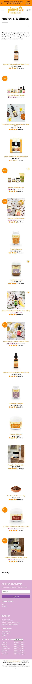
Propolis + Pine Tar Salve (16, 465)
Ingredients (6, 632)
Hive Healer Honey (16, 280)
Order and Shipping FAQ (10, 623)
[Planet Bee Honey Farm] (16, 10)
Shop (4, 635)
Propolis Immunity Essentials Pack (16, 156)
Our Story (5, 633)
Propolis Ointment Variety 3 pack (16, 557)
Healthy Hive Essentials (16, 187)
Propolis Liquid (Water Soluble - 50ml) (16, 341)
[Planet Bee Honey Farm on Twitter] (2, 610)
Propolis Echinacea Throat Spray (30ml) (16, 64)
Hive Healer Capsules (16, 403)
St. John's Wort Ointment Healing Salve (16, 527)
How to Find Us (7, 621)
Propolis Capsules (16, 249)
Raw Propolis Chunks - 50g (16, 496)
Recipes (4, 606)
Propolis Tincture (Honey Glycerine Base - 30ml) (16, 125)
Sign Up (16, 597)
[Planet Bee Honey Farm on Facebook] (4, 610)
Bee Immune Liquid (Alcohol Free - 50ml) (16, 311)
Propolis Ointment (16, 434)
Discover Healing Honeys (16, 218)
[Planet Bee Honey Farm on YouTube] (6, 610)
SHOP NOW (28, 2)
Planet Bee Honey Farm (14, 661)
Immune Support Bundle (16, 95)
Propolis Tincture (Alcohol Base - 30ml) (16, 372)
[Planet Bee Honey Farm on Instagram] (11, 610)
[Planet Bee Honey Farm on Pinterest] (9, 610)
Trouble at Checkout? (10, 625)
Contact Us (6, 619)
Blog (4, 604)
